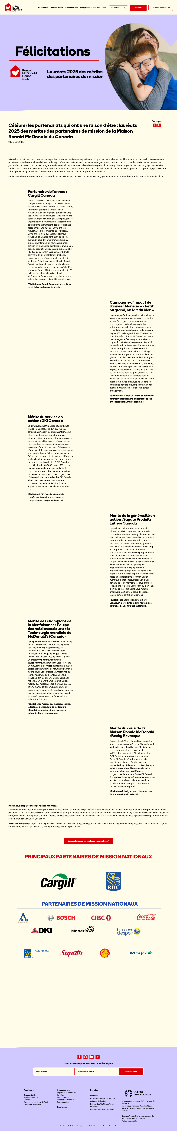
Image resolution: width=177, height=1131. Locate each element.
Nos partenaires (63, 1097)
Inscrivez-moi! (131, 1071)
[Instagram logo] (85, 1056)
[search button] (126, 8)
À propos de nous (71, 7)
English (104, 7)
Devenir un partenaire (32, 1105)
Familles (60, 1095)
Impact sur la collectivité (66, 1093)
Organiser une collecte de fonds (36, 1102)
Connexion (94, 1095)
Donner (138, 7)
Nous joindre (85, 7)
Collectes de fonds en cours (100, 1101)
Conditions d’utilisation (67, 1126)
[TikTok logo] (97, 1056)
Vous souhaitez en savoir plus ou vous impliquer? (88, 841)
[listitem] (155, 125)
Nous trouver (43, 7)
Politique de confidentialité (86, 1126)
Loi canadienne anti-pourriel (107, 1126)
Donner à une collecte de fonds (102, 1109)
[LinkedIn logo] (91, 1056)
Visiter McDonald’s (31, 1097)
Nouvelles (94, 1090)
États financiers (63, 1102)
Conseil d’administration (66, 1100)
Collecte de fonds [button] (159, 7)
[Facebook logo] (79, 1056)
